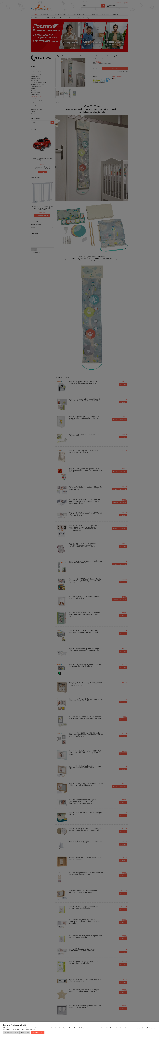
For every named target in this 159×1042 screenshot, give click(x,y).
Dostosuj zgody (25, 1032)
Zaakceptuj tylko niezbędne (11, 1032)
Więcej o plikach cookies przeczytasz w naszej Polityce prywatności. (19, 1029)
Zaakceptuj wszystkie (37, 1032)
